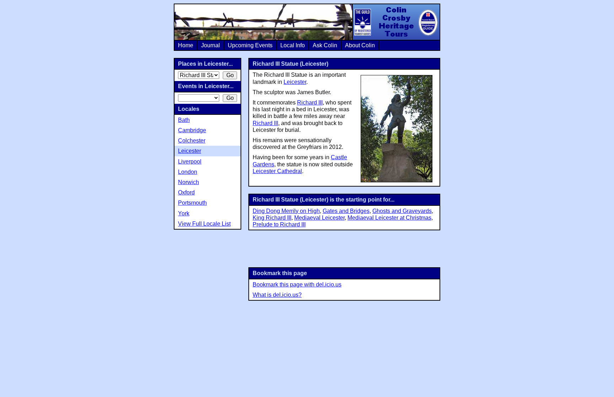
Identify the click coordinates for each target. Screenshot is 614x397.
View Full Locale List (204, 224)
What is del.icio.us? (277, 295)
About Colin (360, 45)
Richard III (310, 103)
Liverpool (189, 162)
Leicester (295, 82)
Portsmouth (192, 203)
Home (185, 45)
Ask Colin (325, 45)
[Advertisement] (344, 248)
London (187, 172)
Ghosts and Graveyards (402, 211)
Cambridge (192, 130)
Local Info (292, 45)
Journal (210, 45)
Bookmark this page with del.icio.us (297, 284)
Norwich (188, 182)
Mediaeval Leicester (319, 218)
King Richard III (272, 218)
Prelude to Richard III (279, 224)
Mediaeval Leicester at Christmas (389, 218)
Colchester (191, 141)
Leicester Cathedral (277, 171)
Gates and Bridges (346, 211)
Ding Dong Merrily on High (286, 211)
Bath (184, 120)
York (183, 213)
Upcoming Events (250, 45)
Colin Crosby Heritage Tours (396, 22)
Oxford (186, 192)
